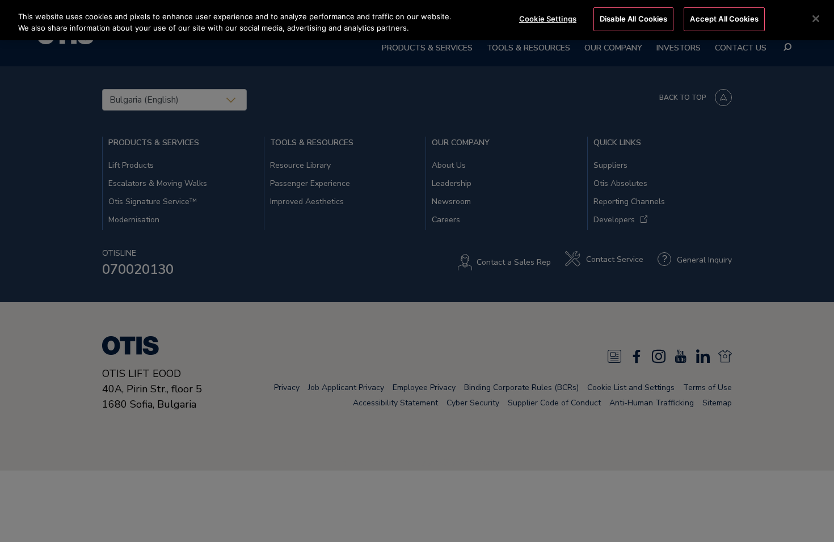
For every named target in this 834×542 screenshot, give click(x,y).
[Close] (815, 18)
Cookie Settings (547, 18)
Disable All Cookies (633, 18)
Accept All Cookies (724, 18)
